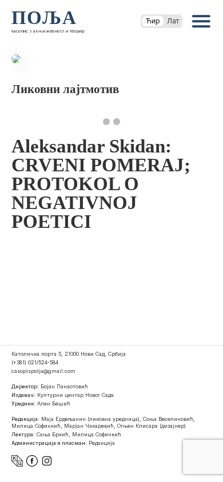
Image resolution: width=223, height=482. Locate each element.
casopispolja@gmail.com (43, 371)
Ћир (153, 21)
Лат (173, 21)
